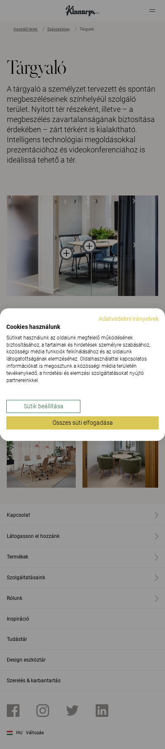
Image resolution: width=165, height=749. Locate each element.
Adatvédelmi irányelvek (129, 318)
